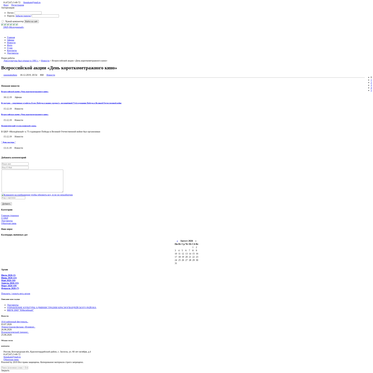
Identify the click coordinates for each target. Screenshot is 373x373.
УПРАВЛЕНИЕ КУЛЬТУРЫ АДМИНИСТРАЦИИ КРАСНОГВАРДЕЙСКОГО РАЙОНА (51, 307)
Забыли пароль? (23, 16)
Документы (7, 220)
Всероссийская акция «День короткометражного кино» (25, 114)
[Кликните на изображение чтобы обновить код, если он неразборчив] (37, 195)
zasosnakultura (10, 75)
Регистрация (17, 5)
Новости (50, 75)
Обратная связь (8, 223)
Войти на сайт (31, 21)
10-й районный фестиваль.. (14, 321)
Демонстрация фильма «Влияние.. (18, 327)
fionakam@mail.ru (32, 2)
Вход (5, 5)
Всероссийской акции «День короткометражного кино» (25, 91)
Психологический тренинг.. (15, 332)
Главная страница (10, 215)
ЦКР (13, 27)
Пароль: (11, 16)
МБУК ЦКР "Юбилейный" (20, 310)
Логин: (10, 13)
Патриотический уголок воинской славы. (18, 126)
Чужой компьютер (14, 21)
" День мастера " (8, 142)
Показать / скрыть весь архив (15, 293)
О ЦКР (4, 218)
